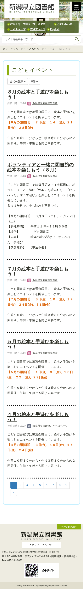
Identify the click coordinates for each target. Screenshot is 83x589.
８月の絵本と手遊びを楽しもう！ (38, 94)
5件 (33, 81)
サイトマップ (17, 29)
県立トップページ (13, 48)
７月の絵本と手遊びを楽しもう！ (38, 271)
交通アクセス (37, 29)
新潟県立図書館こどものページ (50, 425)
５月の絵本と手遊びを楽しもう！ (38, 344)
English (54, 29)
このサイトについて (40, 545)
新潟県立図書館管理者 (45, 103)
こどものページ (35, 48)
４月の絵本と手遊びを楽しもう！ (38, 417)
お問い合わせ (64, 24)
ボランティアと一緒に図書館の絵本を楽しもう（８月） (40, 167)
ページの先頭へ (69, 526)
